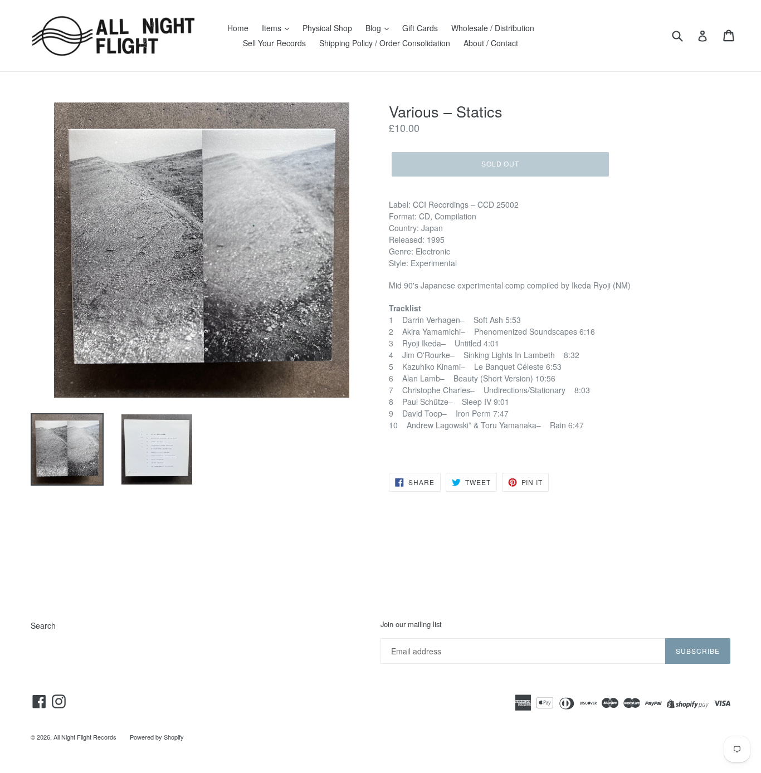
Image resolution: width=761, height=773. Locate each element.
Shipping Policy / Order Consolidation (384, 42)
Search (43, 625)
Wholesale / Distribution (492, 27)
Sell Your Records (274, 42)
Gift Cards (420, 27)
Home (237, 27)
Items (273, 27)
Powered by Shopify (157, 736)
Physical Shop (327, 27)
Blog (374, 27)
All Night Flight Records (84, 736)
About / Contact (491, 42)
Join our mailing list (411, 624)
